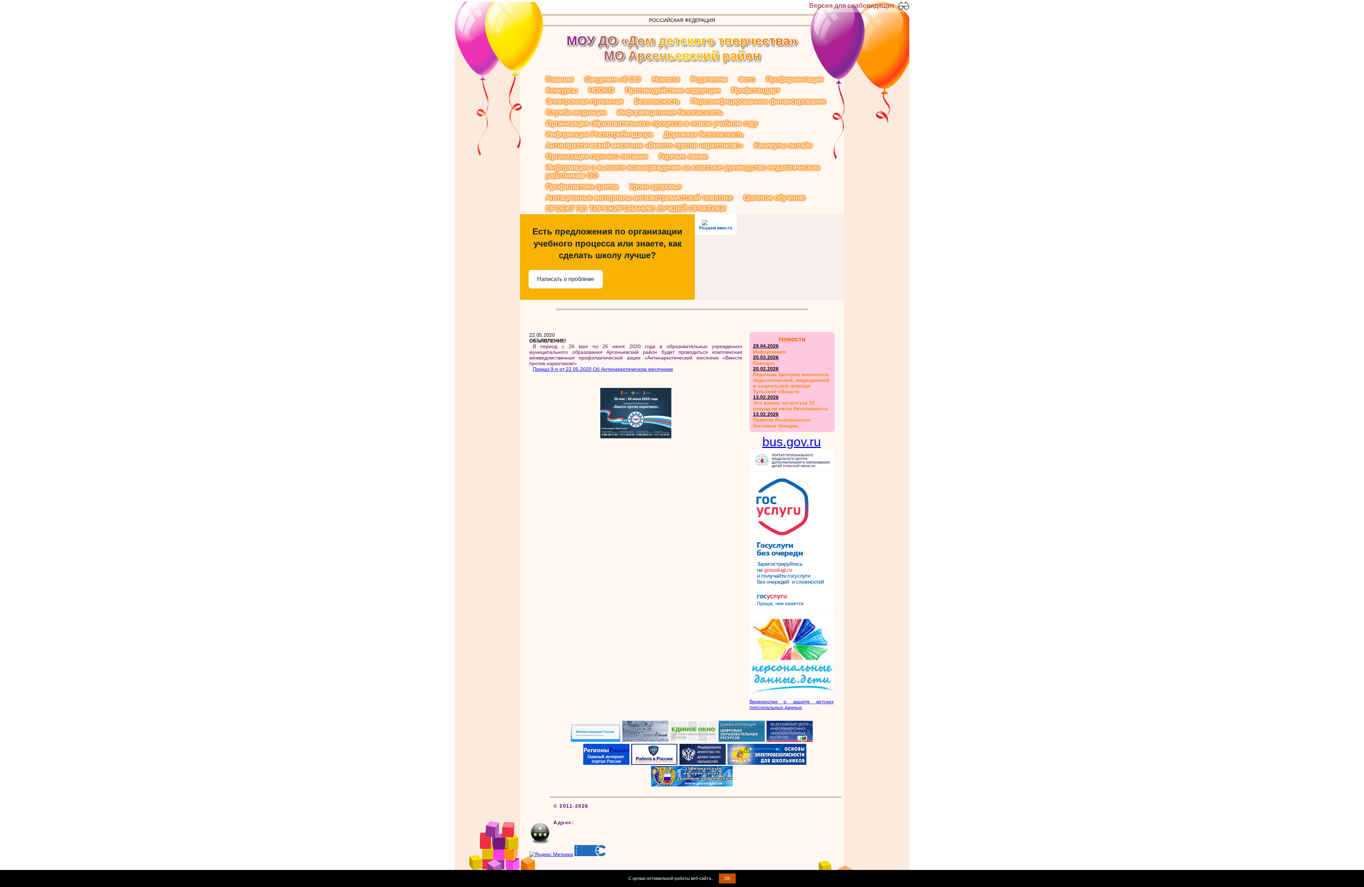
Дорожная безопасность (703, 134)
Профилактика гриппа (582, 186)
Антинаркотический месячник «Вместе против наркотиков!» (644, 145)
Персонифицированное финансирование (758, 101)
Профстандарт (755, 90)
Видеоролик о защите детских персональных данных (791, 704)
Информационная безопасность (669, 112)
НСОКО (601, 90)
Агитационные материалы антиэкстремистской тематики (639, 197)
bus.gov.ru (791, 441)
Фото (746, 79)
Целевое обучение (774, 197)
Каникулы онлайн (783, 145)
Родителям (709, 79)
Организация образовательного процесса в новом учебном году (652, 123)
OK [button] (727, 878)
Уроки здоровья (655, 186)
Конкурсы (561, 90)
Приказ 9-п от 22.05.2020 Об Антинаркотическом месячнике (603, 369)
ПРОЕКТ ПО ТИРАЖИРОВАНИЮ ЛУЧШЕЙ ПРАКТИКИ (636, 208)
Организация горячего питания (597, 156)
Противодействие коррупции (673, 90)
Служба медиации (576, 112)
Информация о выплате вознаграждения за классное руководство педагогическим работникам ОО (683, 171)
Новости (666, 79)
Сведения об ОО (613, 79)
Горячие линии (683, 156)
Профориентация (794, 79)
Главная (559, 79)
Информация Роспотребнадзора (599, 134)
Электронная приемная (584, 101)
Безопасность (657, 101)
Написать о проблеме (565, 279)
